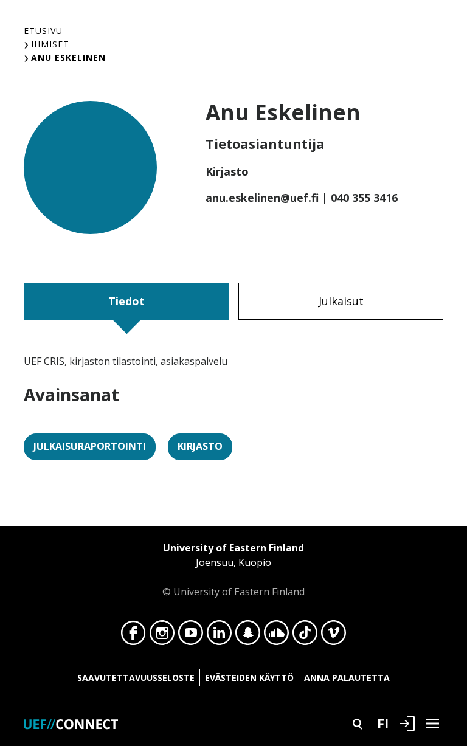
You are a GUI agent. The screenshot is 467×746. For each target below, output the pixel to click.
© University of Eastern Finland (233, 569)
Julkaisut (341, 301)
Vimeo (333, 636)
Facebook (133, 636)
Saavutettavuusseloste (136, 677)
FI (383, 723)
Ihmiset (50, 44)
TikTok (304, 636)
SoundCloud (276, 636)
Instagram (162, 636)
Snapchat (247, 636)
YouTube (190, 636)
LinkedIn (219, 636)
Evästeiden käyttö (249, 677)
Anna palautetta (347, 677)
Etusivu (43, 30)
